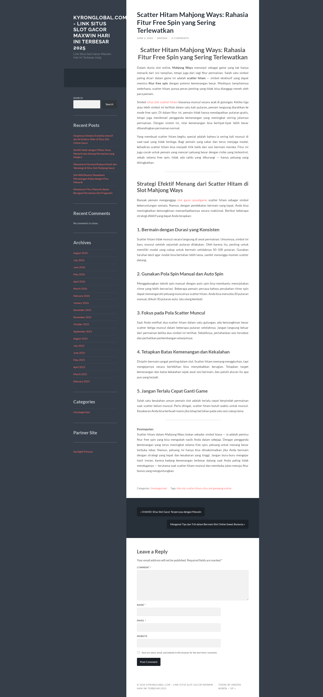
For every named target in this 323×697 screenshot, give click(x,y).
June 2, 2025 (145, 38)
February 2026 (81, 295)
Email (141, 620)
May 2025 (79, 359)
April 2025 (79, 367)
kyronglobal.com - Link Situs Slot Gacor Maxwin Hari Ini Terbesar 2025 (100, 33)
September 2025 (82, 331)
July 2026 (78, 260)
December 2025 (82, 309)
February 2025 (81, 381)
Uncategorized (81, 412)
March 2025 (80, 374)
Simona (162, 38)
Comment (144, 567)
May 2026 (79, 274)
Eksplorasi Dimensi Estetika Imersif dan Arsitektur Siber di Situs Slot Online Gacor (93, 139)
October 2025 (81, 324)
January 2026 (81, 302)
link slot (181, 488)
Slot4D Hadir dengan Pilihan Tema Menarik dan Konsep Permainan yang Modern (93, 153)
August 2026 (80, 252)
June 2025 (79, 352)
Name (141, 605)
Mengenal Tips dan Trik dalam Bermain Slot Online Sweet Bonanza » (207, 524)
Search (78, 98)
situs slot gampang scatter (217, 488)
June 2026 (79, 267)
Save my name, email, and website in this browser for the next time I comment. (179, 652)
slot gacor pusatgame (192, 200)
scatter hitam (194, 488)
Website (142, 636)
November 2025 (82, 317)
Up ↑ (233, 688)
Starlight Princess (83, 451)
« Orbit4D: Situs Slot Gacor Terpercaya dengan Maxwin (170, 511)
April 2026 (79, 281)
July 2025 (78, 345)
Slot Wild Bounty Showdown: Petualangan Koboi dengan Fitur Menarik (91, 178)
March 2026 (80, 288)
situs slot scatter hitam (162, 102)
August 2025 (80, 338)
